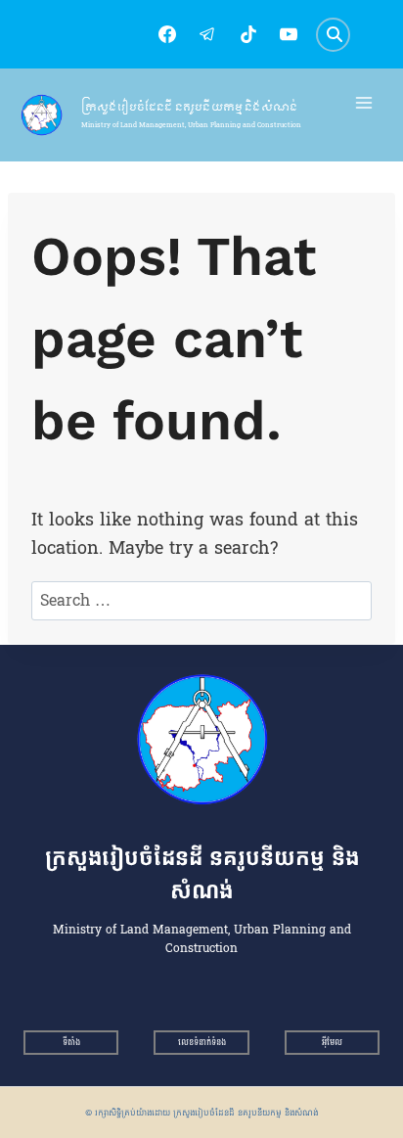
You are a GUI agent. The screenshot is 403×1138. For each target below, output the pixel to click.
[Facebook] (167, 34)
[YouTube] (288, 34)
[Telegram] (207, 34)
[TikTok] (248, 34)
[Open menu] (364, 103)
